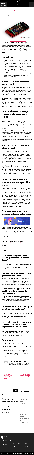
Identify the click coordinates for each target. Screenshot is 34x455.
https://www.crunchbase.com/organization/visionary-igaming (15, 242)
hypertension (22, 412)
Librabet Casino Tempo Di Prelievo (18, 41)
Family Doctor (22, 403)
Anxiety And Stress (23, 399)
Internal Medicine (23, 414)
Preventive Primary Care (24, 416)
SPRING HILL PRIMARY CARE (4, 438)
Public (21, 420)
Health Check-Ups (23, 407)
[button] (18, 4)
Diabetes (21, 401)
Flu (20, 405)
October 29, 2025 (23, 15)
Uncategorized (17, 10)
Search (3, 388)
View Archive (11, 367)
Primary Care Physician (24, 418)
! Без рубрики (22, 395)
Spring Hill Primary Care (14, 15)
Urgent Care (22, 426)
